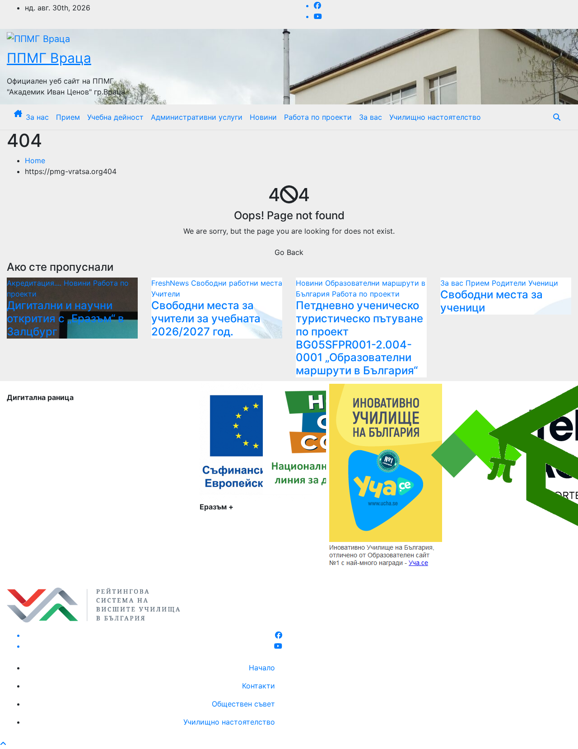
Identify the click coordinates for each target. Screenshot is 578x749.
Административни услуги (196, 117)
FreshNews (171, 282)
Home (35, 160)
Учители (165, 293)
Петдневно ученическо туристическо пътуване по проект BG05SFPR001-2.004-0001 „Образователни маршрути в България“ (359, 338)
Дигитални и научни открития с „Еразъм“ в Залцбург (65, 318)
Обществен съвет (243, 703)
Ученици (543, 282)
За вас (370, 117)
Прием (68, 117)
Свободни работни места (236, 282)
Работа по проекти (318, 117)
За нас (37, 117)
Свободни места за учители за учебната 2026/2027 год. (206, 318)
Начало (262, 667)
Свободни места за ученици (491, 301)
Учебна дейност (115, 117)
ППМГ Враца (49, 58)
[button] (556, 117)
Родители (510, 282)
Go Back (289, 252)
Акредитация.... (35, 282)
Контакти (258, 685)
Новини (263, 117)
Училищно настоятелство (435, 117)
